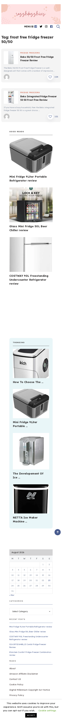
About (12, 668)
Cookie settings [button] (47, 710)
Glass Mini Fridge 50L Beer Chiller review (27, 632)
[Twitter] (41, 26)
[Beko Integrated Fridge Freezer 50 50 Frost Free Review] (11, 98)
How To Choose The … (28, 382)
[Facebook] (35, 26)
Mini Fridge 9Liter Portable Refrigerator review (30, 627)
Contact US (15, 679)
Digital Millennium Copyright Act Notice (29, 690)
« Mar (11, 595)
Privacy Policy (16, 695)
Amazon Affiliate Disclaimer (23, 674)
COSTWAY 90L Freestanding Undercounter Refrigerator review (28, 279)
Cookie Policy (16, 684)
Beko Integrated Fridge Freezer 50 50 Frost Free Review (38, 98)
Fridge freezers (30, 53)
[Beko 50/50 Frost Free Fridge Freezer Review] (11, 58)
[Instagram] (46, 26)
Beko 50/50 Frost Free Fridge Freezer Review (36, 58)
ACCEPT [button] (31, 715)
